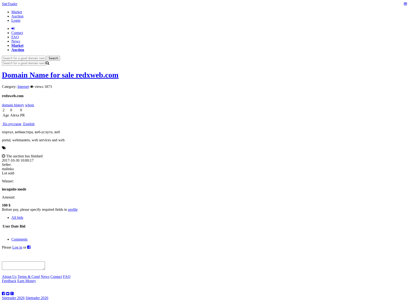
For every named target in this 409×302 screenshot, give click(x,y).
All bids (17, 218)
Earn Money (26, 281)
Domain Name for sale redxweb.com (60, 75)
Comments (19, 239)
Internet (23, 87)
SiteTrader (9, 4)
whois (29, 105)
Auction (17, 16)
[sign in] (13, 28)
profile (73, 209)
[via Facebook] (29, 247)
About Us (9, 277)
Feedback (9, 281)
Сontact (17, 33)
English (28, 124)
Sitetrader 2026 (13, 298)
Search (53, 58)
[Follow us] (3, 294)
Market (16, 12)
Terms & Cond (29, 277)
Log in (17, 247)
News (15, 41)
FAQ (15, 37)
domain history (13, 105)
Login (15, 20)
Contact (56, 277)
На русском (11, 124)
